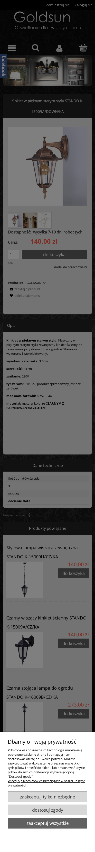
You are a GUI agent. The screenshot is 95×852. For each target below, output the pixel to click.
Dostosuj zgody (47, 810)
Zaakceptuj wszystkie (48, 823)
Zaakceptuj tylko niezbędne (47, 797)
